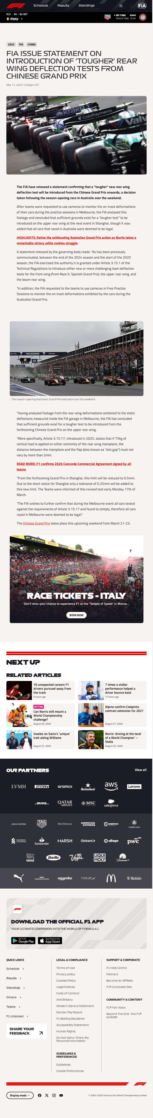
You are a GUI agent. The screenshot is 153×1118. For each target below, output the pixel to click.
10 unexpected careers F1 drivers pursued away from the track (51, 687)
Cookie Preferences (69, 1069)
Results (63, 5)
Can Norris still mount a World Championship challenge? (49, 714)
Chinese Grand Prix (35, 521)
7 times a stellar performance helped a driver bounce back (119, 687)
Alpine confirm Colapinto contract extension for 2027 (121, 709)
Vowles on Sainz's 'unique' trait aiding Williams (51, 734)
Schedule (40, 5)
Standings (87, 5)
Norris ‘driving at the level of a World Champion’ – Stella (122, 736)
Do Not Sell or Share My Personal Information (71, 1037)
